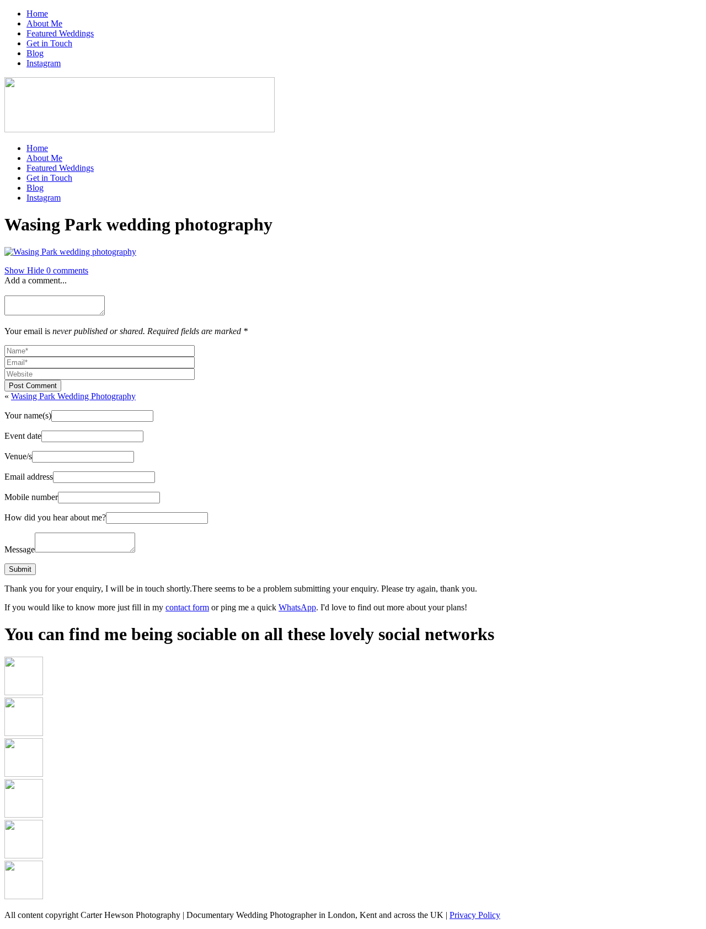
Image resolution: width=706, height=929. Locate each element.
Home (37, 13)
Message (19, 549)
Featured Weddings (60, 33)
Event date (22, 436)
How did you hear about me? (55, 517)
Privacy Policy (475, 915)
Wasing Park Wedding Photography (73, 396)
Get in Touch (49, 43)
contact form (187, 607)
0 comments (46, 270)
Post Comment (33, 386)
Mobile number (31, 497)
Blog (35, 53)
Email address (28, 476)
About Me (44, 23)
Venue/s (18, 456)
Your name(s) (27, 415)
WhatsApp (297, 607)
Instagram (43, 63)
